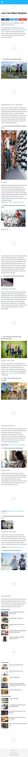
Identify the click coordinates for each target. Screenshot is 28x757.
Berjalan (2, 10)
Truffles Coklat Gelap (14, 698)
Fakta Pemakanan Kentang (15, 689)
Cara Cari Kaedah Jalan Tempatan (17, 445)
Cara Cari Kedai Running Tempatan (14, 202)
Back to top (14, 750)
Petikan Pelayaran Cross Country (16, 624)
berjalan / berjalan (9, 373)
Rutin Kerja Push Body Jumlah (16, 671)
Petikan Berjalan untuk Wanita (16, 618)
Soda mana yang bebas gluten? (16, 664)
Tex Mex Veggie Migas (14, 677)
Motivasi (6, 10)
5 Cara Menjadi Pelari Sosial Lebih (15, 547)
